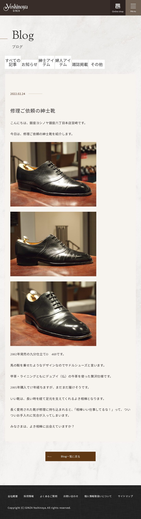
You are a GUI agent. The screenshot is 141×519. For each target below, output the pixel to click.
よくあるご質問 (48, 496)
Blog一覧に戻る (70, 456)
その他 (97, 64)
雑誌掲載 (80, 64)
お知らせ (29, 64)
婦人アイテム (63, 62)
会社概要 (13, 496)
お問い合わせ (70, 496)
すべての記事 (12, 62)
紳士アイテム (46, 62)
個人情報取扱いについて (98, 496)
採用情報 (29, 496)
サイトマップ (125, 496)
